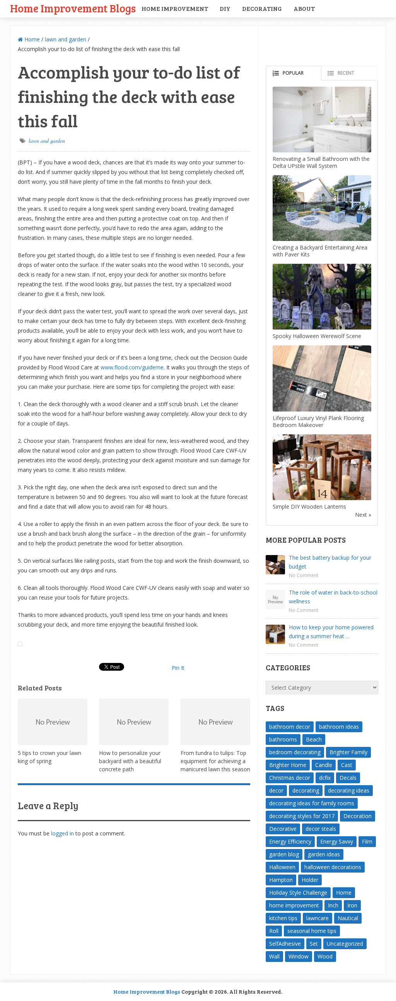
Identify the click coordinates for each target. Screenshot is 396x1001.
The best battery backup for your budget (330, 562)
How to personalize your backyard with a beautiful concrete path (130, 761)
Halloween (282, 867)
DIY (225, 8)
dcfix (325, 777)
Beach (314, 739)
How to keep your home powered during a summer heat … (331, 631)
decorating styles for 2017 (302, 816)
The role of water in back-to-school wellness (333, 597)
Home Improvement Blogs (73, 8)
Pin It (178, 667)
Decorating (262, 8)
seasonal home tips (311, 930)
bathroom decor (289, 726)
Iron (352, 905)
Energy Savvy (336, 841)
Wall (274, 956)
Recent (346, 73)
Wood (325, 956)
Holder (310, 879)
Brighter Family (348, 752)
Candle (323, 765)
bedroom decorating (295, 752)
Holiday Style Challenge (298, 892)
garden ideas (324, 854)
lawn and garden (65, 39)
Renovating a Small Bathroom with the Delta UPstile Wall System (321, 162)
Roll (273, 930)
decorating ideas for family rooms (311, 803)
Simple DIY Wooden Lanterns (309, 506)
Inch (333, 905)
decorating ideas (348, 790)
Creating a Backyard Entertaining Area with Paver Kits (320, 251)
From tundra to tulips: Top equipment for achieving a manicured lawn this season (215, 761)
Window (298, 956)
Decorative (283, 828)
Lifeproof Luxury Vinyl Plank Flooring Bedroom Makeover (318, 421)
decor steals (321, 828)
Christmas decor (289, 777)
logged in (62, 833)
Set (314, 943)
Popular (293, 73)
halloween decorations (332, 867)
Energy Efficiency (290, 841)
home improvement (294, 905)
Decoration (357, 816)
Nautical (348, 918)
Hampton (281, 879)
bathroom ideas (339, 726)
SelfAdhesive (285, 943)
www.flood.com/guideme (132, 367)
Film (367, 841)
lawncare (317, 918)
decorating (305, 790)
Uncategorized (345, 943)
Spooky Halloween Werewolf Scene (317, 336)
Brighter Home (287, 765)
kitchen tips (283, 918)
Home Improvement (175, 8)
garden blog (284, 854)
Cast (346, 765)
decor (276, 790)
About (304, 8)
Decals (348, 777)
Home (31, 39)
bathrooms (283, 739)
